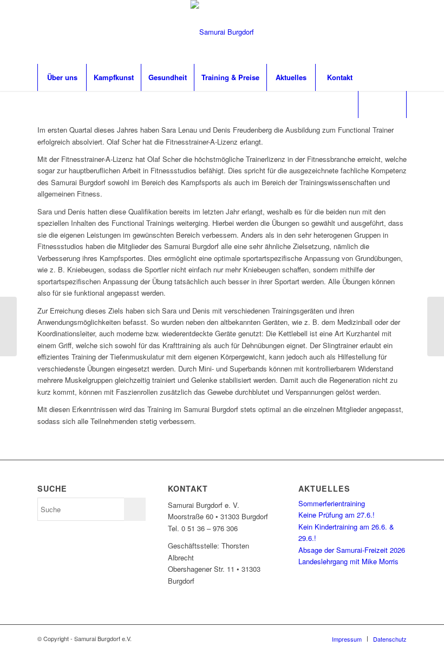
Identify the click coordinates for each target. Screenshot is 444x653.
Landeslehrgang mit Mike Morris (348, 561)
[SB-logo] (222, 32)
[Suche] (382, 104)
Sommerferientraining (331, 503)
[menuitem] (61, 77)
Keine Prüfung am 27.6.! (336, 515)
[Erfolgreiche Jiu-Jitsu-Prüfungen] (8, 326)
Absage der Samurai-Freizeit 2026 (351, 550)
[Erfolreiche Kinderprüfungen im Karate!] (435, 326)
